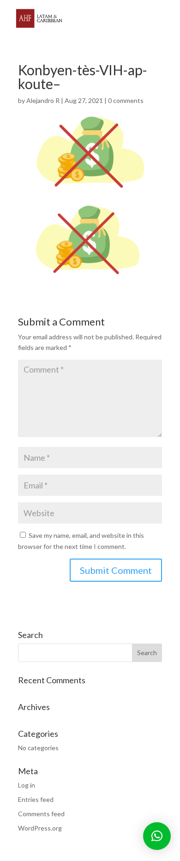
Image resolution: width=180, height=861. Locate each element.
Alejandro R (43, 100)
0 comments (126, 100)
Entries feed (36, 799)
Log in (26, 785)
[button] (157, 836)
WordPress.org (40, 828)
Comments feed (41, 814)
